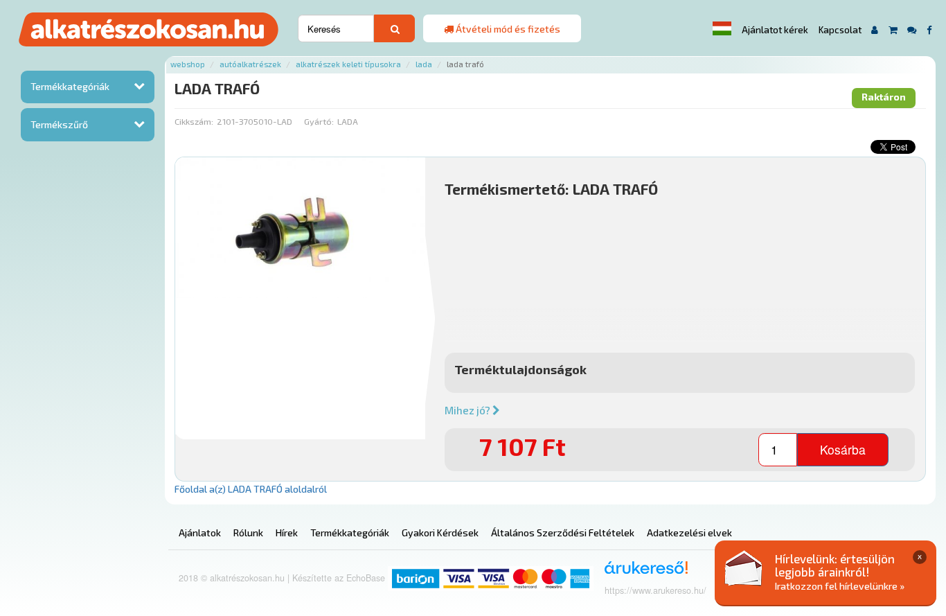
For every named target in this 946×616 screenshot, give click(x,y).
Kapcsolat (840, 29)
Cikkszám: (194, 121)
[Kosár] (893, 29)
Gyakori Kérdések (440, 532)
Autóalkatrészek (250, 64)
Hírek (287, 532)
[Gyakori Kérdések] (912, 29)
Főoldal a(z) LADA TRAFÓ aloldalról (251, 489)
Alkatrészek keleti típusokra (348, 64)
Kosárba (843, 449)
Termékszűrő (59, 124)
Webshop (187, 64)
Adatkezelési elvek (689, 532)
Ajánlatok (200, 532)
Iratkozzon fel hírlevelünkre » (839, 586)
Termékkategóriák (69, 86)
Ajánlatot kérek (775, 29)
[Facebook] (929, 29)
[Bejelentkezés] (875, 29)
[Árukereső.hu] (642, 572)
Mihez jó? (468, 410)
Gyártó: (319, 121)
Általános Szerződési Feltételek (562, 532)
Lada (424, 64)
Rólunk (248, 532)
